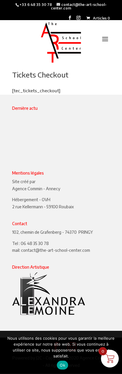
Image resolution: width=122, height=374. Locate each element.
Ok (62, 365)
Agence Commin (27, 188)
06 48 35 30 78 (35, 243)
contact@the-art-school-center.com (55, 250)
